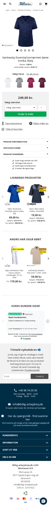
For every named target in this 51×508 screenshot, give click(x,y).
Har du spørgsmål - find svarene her (28, 417)
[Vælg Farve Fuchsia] (31, 83)
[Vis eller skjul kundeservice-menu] (47, 435)
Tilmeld (39, 376)
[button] (43, 501)
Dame (14, 10)
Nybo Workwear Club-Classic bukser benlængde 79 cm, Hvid (14, 274)
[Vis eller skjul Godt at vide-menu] (47, 450)
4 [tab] (29, 50)
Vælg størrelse (12, 102)
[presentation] (47, 197)
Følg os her (9, 457)
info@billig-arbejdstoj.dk (28, 404)
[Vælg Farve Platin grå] (19, 83)
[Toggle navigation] (4, 4)
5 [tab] (33, 50)
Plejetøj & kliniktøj (24, 10)
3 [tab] (25, 50)
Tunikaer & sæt (38, 10)
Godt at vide (10, 449)
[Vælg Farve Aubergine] (42, 83)
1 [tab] (17, 50)
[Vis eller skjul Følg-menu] (47, 457)
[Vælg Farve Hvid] (8, 83)
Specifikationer (11, 148)
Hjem (8, 10)
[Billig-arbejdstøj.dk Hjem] (25, 3)
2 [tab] (21, 50)
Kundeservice (10, 435)
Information (10, 442)
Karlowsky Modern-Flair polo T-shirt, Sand (36, 271)
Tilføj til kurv (25, 114)
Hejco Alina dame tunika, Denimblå (36, 210)
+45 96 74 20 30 (28, 390)
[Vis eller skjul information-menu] (47, 442)
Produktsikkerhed (13, 154)
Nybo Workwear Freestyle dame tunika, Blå (14, 211)
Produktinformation (15, 141)
